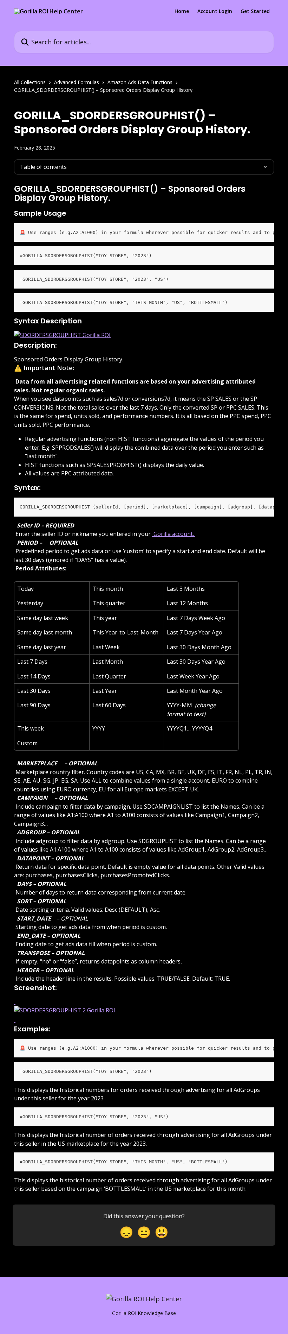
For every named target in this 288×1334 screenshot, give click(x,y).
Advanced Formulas (76, 82)
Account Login (214, 11)
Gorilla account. (173, 534)
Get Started (255, 11)
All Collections (30, 82)
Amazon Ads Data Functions (139, 82)
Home (182, 11)
